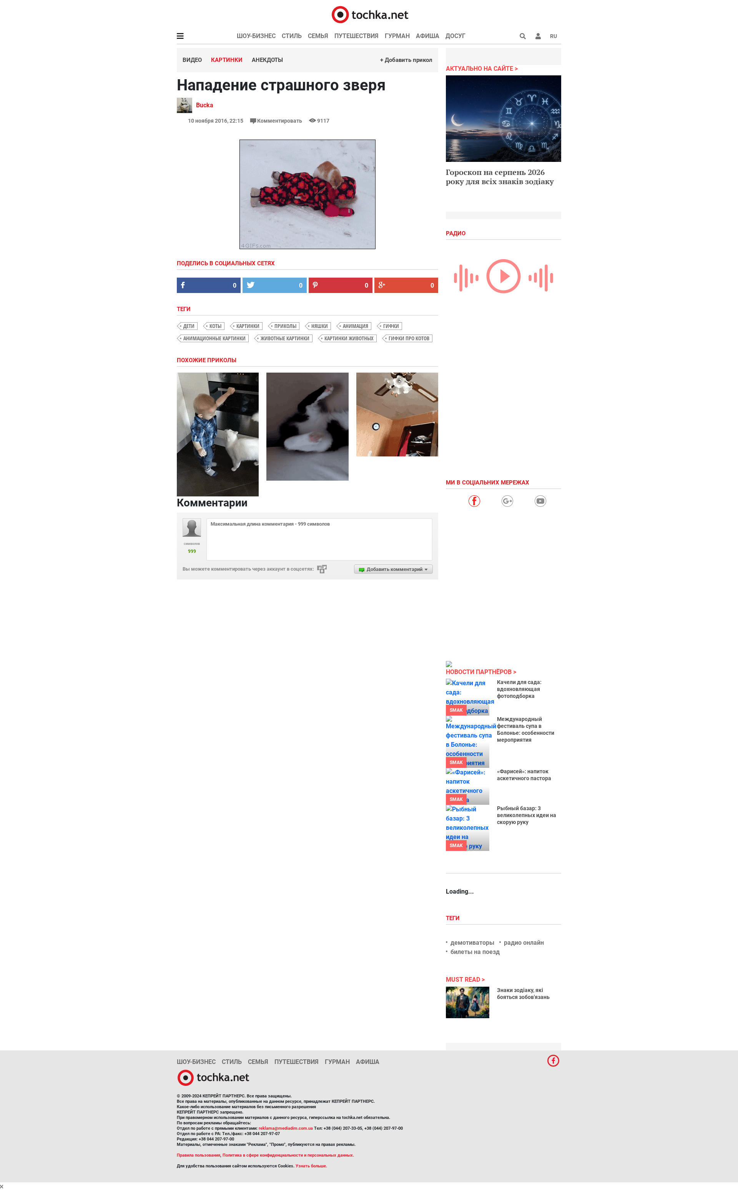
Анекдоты (267, 60)
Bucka (204, 105)
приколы (285, 326)
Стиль (292, 36)
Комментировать (279, 121)
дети (188, 326)
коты (215, 326)
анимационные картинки (214, 338)
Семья (318, 36)
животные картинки (285, 338)
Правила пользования (198, 1155)
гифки (391, 326)
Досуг (455, 36)
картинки (247, 326)
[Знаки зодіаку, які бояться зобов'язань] (467, 1002)
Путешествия (356, 36)
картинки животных (349, 338)
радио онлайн (524, 942)
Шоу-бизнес (256, 36)
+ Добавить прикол (406, 60)
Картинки (227, 60)
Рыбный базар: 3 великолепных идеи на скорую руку (526, 815)
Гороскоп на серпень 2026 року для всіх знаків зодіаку (500, 176)
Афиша (427, 36)
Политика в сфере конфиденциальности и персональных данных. (288, 1155)
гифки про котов (409, 338)
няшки (319, 326)
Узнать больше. (311, 1166)
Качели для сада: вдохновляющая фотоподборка (519, 689)
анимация (355, 326)
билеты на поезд (475, 952)
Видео (192, 60)
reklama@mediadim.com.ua (286, 1128)
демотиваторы (472, 942)
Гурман (397, 36)
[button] (538, 36)
